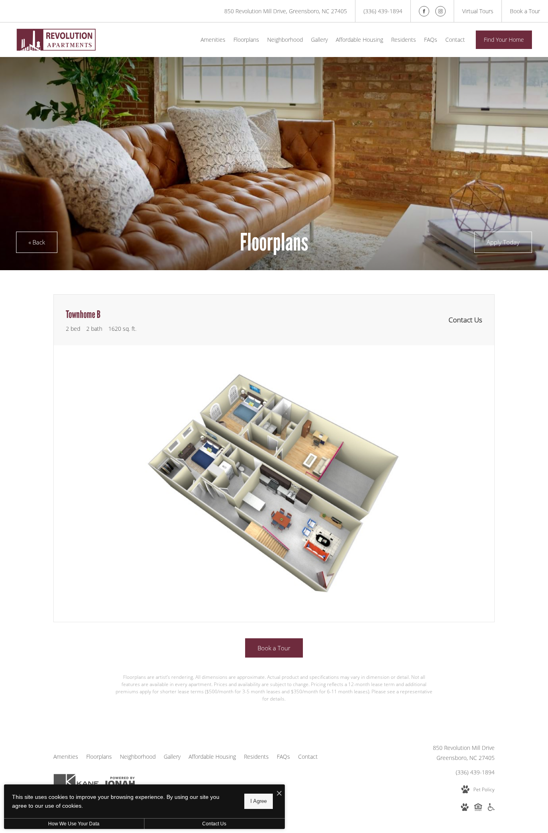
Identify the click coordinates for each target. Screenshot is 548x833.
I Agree (258, 801)
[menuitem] (213, 39)
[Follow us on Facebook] (424, 11)
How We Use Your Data (73, 824)
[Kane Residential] (76, 783)
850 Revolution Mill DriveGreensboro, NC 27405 (464, 753)
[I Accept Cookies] (279, 793)
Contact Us (214, 824)
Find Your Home (504, 39)
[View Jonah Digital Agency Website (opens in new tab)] (119, 783)
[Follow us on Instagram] (440, 11)
